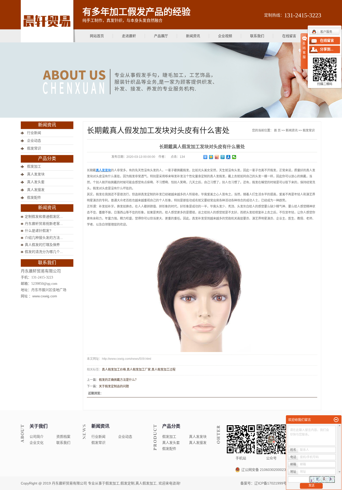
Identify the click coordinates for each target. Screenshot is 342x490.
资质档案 (63, 437)
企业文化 (37, 443)
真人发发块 (36, 174)
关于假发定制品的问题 (114, 386)
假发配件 (34, 197)
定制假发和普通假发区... (44, 217)
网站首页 (97, 36)
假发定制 (127, 483)
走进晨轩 (129, 36)
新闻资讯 (193, 36)
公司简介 (37, 437)
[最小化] (336, 419)
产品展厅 (161, 36)
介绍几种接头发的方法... (44, 238)
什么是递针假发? (38, 231)
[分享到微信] (234, 157)
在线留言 (289, 36)
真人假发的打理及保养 (42, 245)
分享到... (326, 49)
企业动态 (34, 141)
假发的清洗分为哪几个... (44, 252)
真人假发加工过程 (163, 369)
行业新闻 (34, 133)
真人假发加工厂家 (139, 369)
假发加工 (34, 166)
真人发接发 (36, 190)
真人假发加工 (145, 483)
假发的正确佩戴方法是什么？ (118, 380)
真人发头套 (36, 182)
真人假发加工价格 (114, 369)
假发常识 (34, 148)
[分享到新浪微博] (217, 157)
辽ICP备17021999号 (270, 483)
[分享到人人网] (228, 157)
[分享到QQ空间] (211, 157)
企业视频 (225, 36)
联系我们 (257, 36)
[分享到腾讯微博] (223, 157)
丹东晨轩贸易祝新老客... (44, 224)
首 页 (277, 130)
